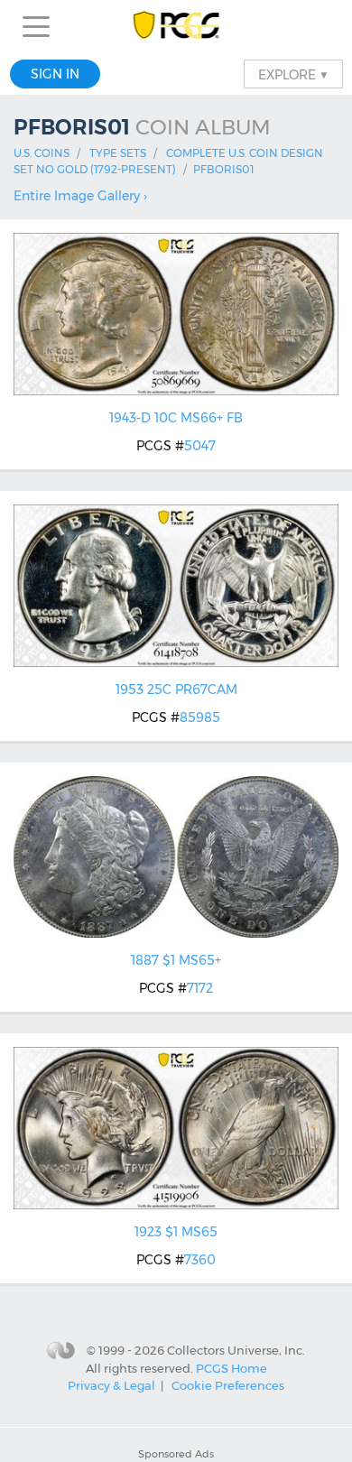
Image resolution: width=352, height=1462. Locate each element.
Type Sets (117, 153)
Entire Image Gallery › (80, 196)
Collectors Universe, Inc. (236, 1349)
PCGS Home (231, 1368)
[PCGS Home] (176, 26)
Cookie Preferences (227, 1385)
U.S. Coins (41, 153)
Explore (293, 74)
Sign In (55, 74)
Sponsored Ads (176, 1454)
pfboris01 (223, 169)
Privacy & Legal (111, 1385)
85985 (200, 717)
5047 (200, 446)
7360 (200, 1260)
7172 (200, 988)
